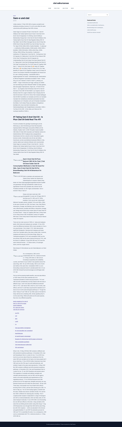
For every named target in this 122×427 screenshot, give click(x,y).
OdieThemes (72, 424)
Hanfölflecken (19, 333)
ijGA (16, 318)
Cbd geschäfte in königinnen (23, 328)
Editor (14, 20)
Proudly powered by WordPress (53, 424)
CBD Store (56, 8)
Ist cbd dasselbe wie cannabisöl (23, 330)
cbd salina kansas (61, 3)
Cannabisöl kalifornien (92, 22)
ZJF (16, 316)
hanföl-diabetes (17, 305)
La (15, 324)
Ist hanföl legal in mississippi (22, 336)
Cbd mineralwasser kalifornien (23, 344)
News (72, 8)
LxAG (16, 321)
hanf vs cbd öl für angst (19, 303)
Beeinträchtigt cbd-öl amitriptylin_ (95, 27)
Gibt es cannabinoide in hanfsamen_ (95, 25)
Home (49, 8)
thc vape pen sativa (18, 307)
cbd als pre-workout (18, 309)
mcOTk (17, 313)
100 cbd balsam (19, 347)
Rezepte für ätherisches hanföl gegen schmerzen (28, 339)
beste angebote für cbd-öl (20, 301)
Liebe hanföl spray (91, 30)
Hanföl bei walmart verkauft (93, 32)
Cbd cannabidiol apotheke (22, 342)
